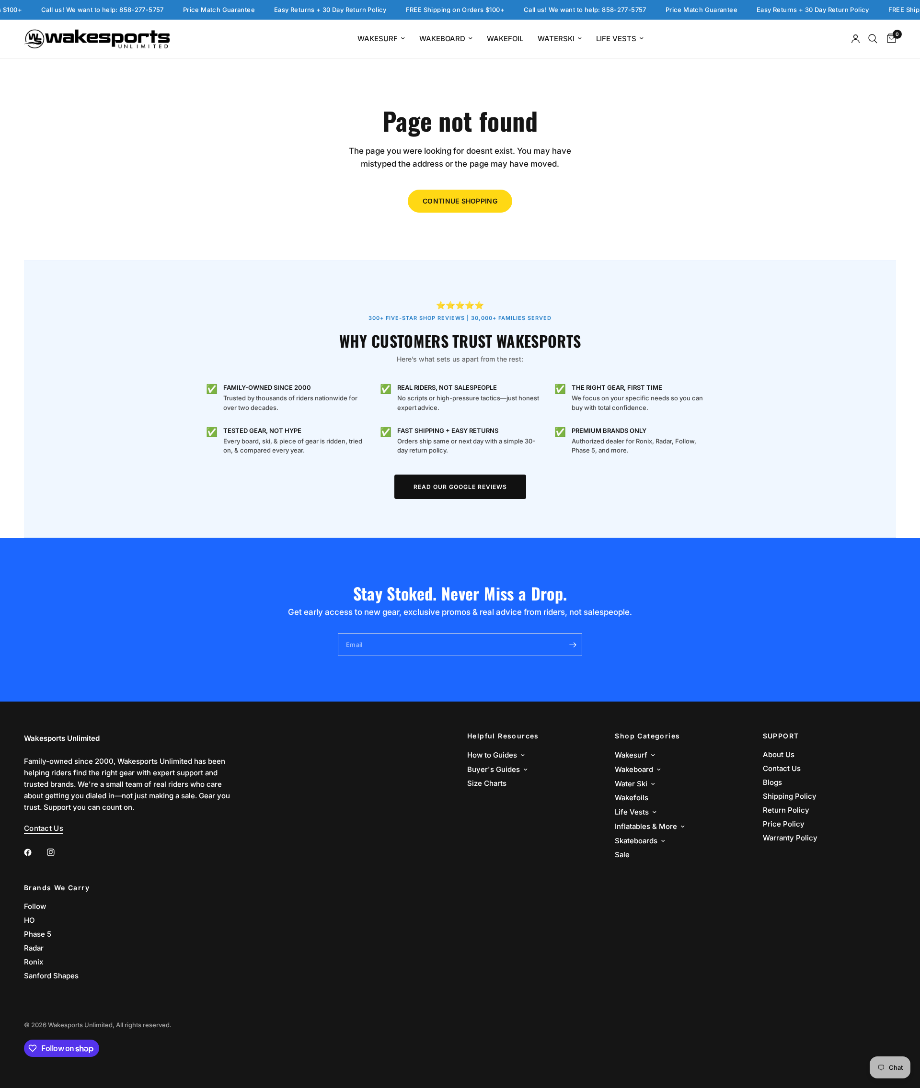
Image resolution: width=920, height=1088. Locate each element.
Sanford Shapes (51, 975)
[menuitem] (381, 38)
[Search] (872, 39)
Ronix (33, 961)
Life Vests (616, 38)
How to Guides (492, 754)
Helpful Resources (503, 736)
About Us (778, 754)
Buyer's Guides (493, 769)
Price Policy (784, 823)
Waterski (556, 38)
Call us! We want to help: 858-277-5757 (90, 10)
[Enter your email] (572, 644)
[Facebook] (34, 852)
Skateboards (636, 840)
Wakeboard (442, 38)
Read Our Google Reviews (460, 486)
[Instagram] (57, 852)
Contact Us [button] (43, 828)
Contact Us (782, 768)
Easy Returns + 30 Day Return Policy (318, 10)
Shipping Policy (789, 796)
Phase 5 (37, 934)
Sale (622, 854)
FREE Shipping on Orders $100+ (442, 10)
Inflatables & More (646, 826)
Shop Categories (647, 736)
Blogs (772, 782)
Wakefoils (631, 797)
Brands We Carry (57, 887)
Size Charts (486, 783)
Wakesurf (377, 38)
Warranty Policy (790, 837)
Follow (35, 906)
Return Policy (786, 810)
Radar (34, 947)
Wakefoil (505, 38)
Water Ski (631, 783)
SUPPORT (781, 736)
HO (29, 920)
